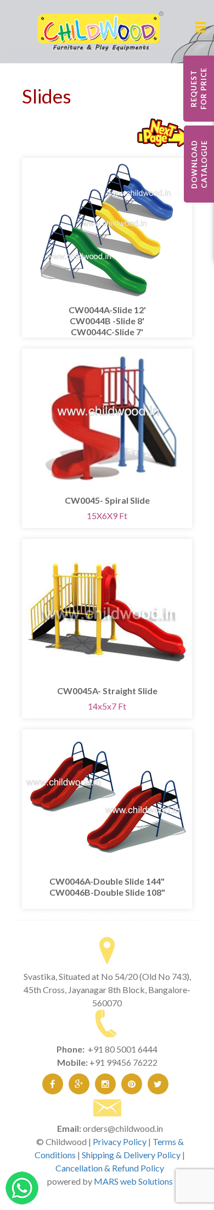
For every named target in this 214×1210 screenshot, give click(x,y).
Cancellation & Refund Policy (109, 1168)
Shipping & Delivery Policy (131, 1154)
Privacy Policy (120, 1141)
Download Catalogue (199, 164)
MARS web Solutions (133, 1181)
